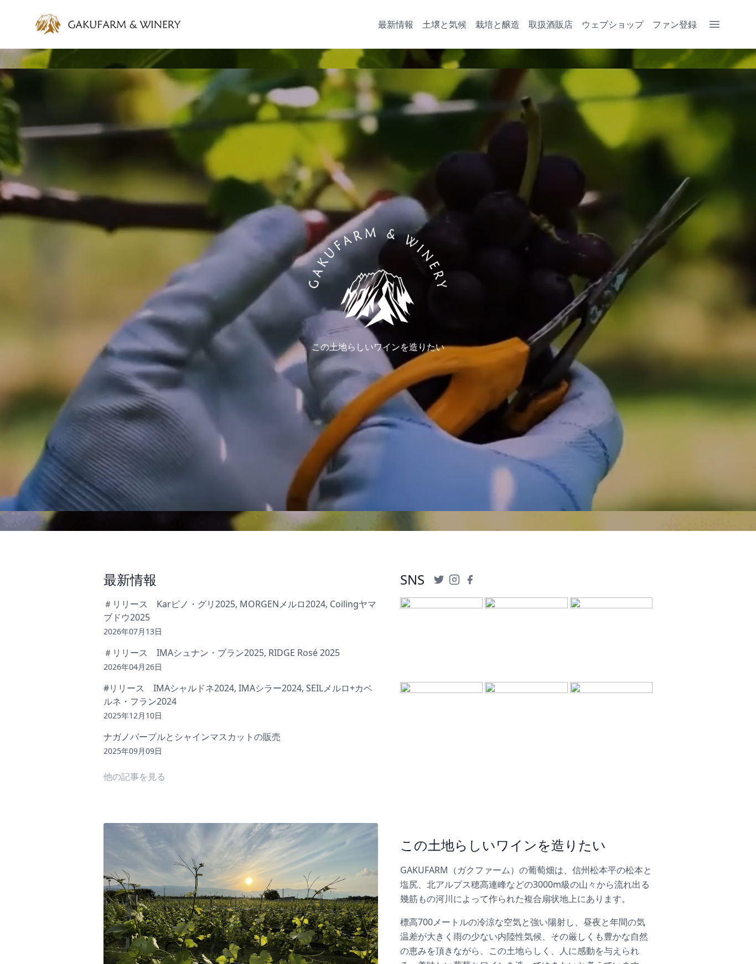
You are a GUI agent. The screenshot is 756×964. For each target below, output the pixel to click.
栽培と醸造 (497, 24)
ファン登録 (675, 24)
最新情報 (395, 24)
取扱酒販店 (551, 24)
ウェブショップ (613, 24)
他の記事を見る (134, 776)
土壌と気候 (444, 24)
